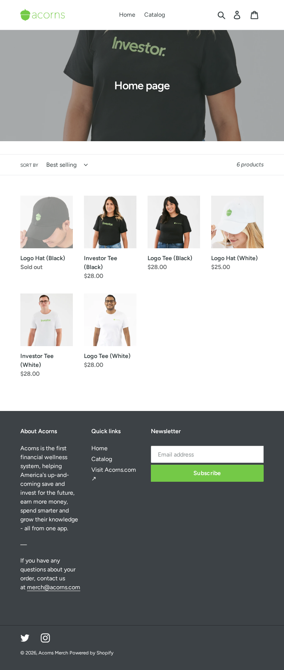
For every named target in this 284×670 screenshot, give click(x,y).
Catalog (101, 458)
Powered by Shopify (92, 653)
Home (99, 448)
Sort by (29, 165)
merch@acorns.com (53, 587)
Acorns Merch (53, 653)
